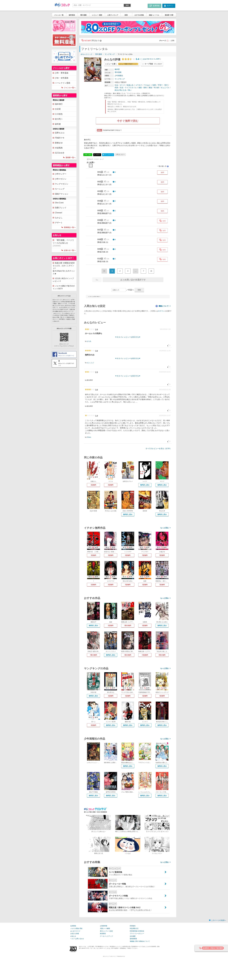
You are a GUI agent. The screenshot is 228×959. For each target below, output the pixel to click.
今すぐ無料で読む (127, 120)
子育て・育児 (163, 85)
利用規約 (132, 926)
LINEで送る (88, 154)
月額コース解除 (105, 928)
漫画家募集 (133, 939)
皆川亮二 (59, 119)
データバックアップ (106, 936)
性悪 (154, 85)
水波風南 (59, 148)
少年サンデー (60, 174)
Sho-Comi (59, 203)
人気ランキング (112, 15)
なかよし (59, 218)
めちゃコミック (86, 54)
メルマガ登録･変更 (76, 928)
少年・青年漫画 (61, 73)
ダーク (122, 85)
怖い (130, 90)
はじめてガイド (75, 931)
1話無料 (93, 585)
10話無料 (145, 655)
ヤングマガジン (61, 184)
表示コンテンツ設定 (106, 931)
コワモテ (138, 85)
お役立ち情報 (74, 933)
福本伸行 (59, 104)
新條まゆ (59, 143)
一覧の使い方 (162, 166)
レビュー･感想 (97, 15)
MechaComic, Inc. (121, 956)
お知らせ (73, 936)
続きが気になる (120, 90)
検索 (127, 5)
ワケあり (147, 85)
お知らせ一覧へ (70, 250)
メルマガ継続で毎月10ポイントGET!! (64, 287)
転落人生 (130, 85)
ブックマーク (108, 155)
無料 (162, 172)
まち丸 (89, 341)
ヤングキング (110, 54)
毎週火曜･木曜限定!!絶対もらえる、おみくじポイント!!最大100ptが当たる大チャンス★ (64, 268)
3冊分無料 (93, 655)
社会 (116, 85)
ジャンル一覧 (59, 15)
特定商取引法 (134, 928)
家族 (150, 88)
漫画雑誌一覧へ (70, 227)
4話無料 (162, 696)
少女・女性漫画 (61, 78)
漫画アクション (61, 194)
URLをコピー (120, 154)
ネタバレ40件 (155, 59)
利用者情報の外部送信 (137, 931)
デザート (59, 223)
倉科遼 (58, 124)
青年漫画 (98, 54)
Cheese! (58, 213)
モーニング (59, 189)
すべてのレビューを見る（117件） (158, 448)
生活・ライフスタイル (128, 88)
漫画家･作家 (169, 15)
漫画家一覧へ (71, 157)
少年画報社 (119, 76)
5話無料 (145, 555)
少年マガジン (60, 179)
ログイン (161, 311)
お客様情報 (103, 926)
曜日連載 (83, 15)
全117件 (146, 59)
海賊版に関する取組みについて (140, 941)
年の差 (156, 88)
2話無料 (93, 485)
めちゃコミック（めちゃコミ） (109, 956)
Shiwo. (89, 437)
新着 (126, 15)
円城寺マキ (59, 138)
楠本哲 (117, 69)
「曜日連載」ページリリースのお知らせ (63, 243)
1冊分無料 (127, 625)
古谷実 (58, 109)
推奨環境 (103, 933)
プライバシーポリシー (137, 933)
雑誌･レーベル (154, 15)
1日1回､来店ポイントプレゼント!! (63, 279)
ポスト (98, 154)
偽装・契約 (142, 88)
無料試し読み (145, 485)
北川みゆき (59, 153)
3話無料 (93, 555)
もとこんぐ (90, 363)
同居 (116, 88)
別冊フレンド (60, 208)
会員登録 (73, 926)
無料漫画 (72, 15)
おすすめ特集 (139, 15)
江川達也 (59, 114)
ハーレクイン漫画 (62, 83)
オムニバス (165, 88)
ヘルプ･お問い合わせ (77, 939)
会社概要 (132, 936)
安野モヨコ (59, 133)
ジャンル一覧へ (70, 88)
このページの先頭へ (218, 920)
